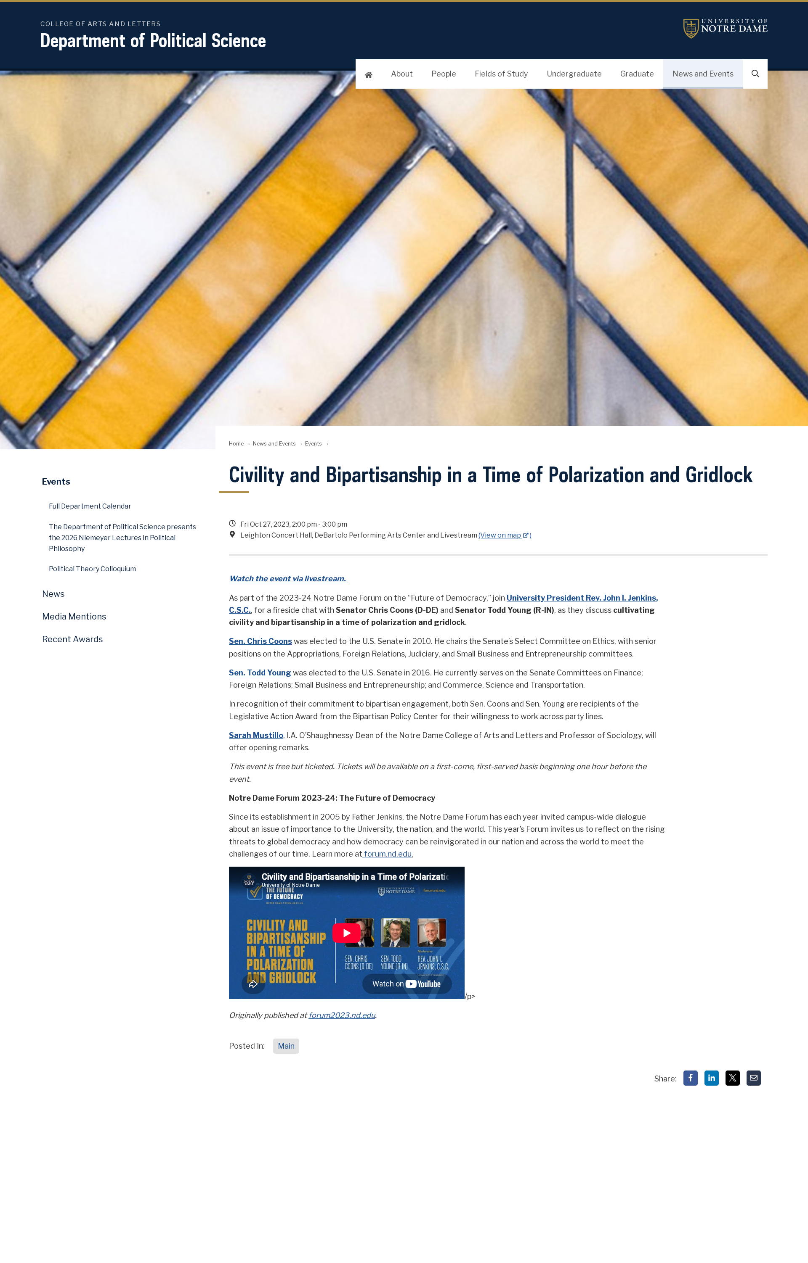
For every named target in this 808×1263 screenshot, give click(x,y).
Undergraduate (574, 73)
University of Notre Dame (725, 29)
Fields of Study (501, 73)
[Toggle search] (755, 74)
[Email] (754, 1078)
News (53, 594)
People (443, 73)
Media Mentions (74, 617)
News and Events (703, 73)
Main (286, 1046)
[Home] (369, 74)
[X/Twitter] (733, 1078)
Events (313, 443)
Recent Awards (72, 639)
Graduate (637, 73)
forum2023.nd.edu (341, 1015)
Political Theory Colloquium (92, 569)
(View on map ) (505, 535)
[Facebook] (690, 1078)
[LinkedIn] (711, 1078)
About (402, 73)
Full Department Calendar (90, 506)
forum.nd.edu (387, 853)
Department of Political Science (153, 40)
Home (236, 443)
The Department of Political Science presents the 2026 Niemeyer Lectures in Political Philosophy (122, 538)
